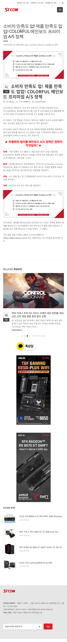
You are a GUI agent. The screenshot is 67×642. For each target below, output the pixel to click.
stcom (11, 101)
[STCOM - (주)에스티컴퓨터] (11, 10)
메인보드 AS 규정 (23, 3)
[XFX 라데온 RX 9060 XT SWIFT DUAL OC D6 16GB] (9, 549)
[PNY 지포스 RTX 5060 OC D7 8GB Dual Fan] (9, 533)
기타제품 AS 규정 (50, 3)
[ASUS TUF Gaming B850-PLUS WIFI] (9, 564)
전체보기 (26, 101)
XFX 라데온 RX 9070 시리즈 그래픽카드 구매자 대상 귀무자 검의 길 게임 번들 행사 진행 (38, 314)
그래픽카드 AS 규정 (36, 3)
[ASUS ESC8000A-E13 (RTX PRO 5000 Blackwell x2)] (9, 518)
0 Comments (40, 101)
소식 (20, 101)
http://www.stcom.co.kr (15, 237)
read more (16, 329)
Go (48, 626)
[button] (22, 336)
